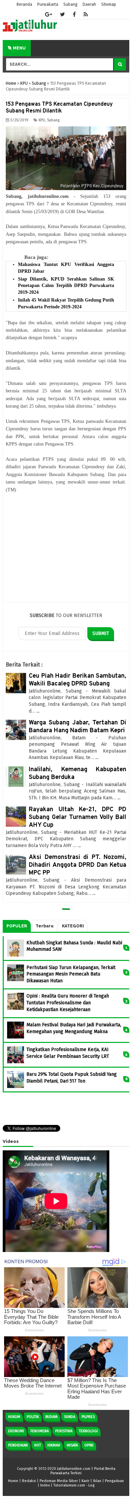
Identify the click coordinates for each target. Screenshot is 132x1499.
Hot (37, 1445)
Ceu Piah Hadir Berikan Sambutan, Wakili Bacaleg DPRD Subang (77, 680)
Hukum (14, 1417)
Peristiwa (63, 1431)
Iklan (97, 1481)
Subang (53, 120)
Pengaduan (114, 1481)
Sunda (69, 1417)
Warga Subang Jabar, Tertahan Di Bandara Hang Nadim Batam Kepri (77, 727)
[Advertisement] (66, 551)
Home (13, 1481)
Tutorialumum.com (69, 1485)
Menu (19, 48)
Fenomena (39, 1431)
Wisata (72, 1445)
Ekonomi (16, 1431)
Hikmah (53, 1445)
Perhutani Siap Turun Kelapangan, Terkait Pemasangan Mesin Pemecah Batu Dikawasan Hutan (70, 974)
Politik (33, 1417)
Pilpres (88, 1417)
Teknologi (88, 1431)
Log (91, 1485)
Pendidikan (18, 1445)
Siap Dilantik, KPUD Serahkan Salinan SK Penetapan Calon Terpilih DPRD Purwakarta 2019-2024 (66, 285)
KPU (42, 120)
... (38, 711)
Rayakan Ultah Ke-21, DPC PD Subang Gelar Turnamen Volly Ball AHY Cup (77, 817)
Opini (88, 1445)
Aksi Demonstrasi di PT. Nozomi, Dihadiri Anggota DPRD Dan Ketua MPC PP (77, 865)
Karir (85, 1481)
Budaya (51, 1417)
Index (45, 1485)
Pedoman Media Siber (59, 1481)
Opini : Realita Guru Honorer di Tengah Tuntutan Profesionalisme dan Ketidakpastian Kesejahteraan (67, 1002)
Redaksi (29, 1481)
